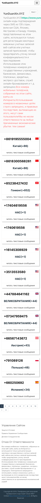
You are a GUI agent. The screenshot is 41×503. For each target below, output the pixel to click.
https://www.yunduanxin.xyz (19, 496)
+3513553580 (14, 272)
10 (35, 406)
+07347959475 (16, 316)
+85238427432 (16, 183)
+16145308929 (15, 250)
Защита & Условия (8, 430)
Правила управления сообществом (14, 433)
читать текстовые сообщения (20, 152)
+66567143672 (15, 338)
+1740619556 (14, 228)
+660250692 (14, 383)
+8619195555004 (17, 139)
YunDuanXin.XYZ (10, 3)
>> (6, 410)
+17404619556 (15, 205)
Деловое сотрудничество (11, 437)
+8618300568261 (17, 161)
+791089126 (13, 360)
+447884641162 (16, 294)
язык (33, 12)
